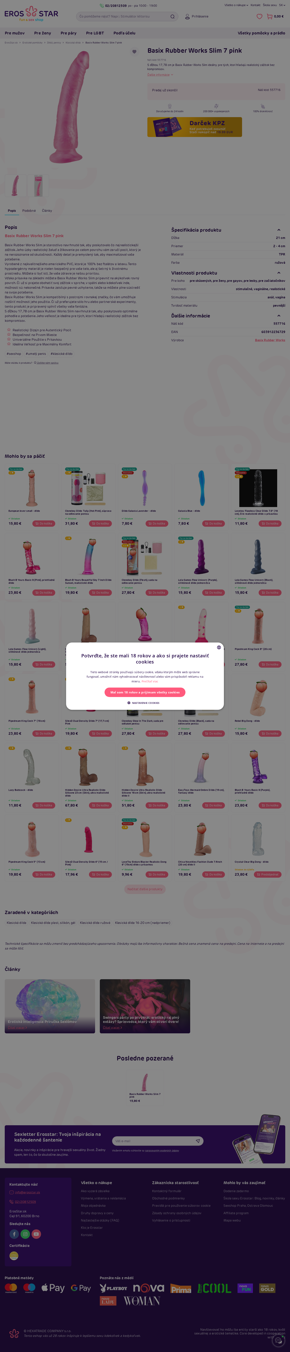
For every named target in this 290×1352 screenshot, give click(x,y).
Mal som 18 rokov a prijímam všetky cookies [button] (145, 692)
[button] (145, 703)
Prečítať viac (150, 681)
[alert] (145, 676)
